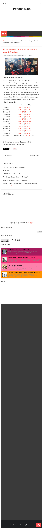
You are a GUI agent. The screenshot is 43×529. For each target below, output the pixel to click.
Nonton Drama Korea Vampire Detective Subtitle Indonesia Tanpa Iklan (20, 51)
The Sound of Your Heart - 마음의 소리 (15, 177)
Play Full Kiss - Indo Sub (15, 265)
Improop (17, 525)
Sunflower (6, 170)
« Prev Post (7, 155)
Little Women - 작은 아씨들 (11, 174)
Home (4, 41)
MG (26, 107)
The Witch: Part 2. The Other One (14, 167)
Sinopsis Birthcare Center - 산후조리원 (15, 180)
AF (30, 107)
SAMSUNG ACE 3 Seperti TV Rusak (18, 250)
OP (23, 107)
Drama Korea (11, 41)
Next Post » (34, 155)
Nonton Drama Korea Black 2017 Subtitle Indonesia (20, 183)
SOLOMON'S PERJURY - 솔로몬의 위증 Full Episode (24, 272)
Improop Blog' (22, 9)
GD (19, 107)
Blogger (30, 222)
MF (26, 135)
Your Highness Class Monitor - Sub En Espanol (21, 257)
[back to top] (38, 525)
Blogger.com (29, 525)
